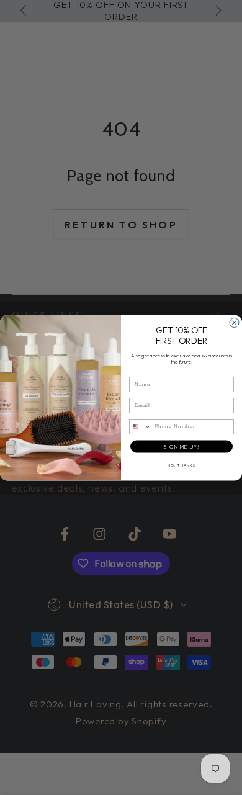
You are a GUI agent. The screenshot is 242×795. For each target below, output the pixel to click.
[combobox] (140, 427)
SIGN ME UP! (181, 446)
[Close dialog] (234, 322)
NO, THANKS (181, 464)
